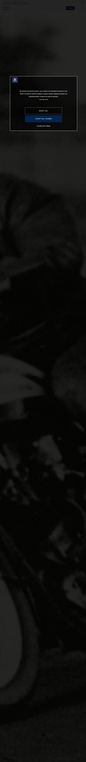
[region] (43, 103)
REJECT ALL (43, 111)
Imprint (46, 99)
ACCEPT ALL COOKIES (43, 118)
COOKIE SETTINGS (43, 126)
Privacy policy (42, 99)
